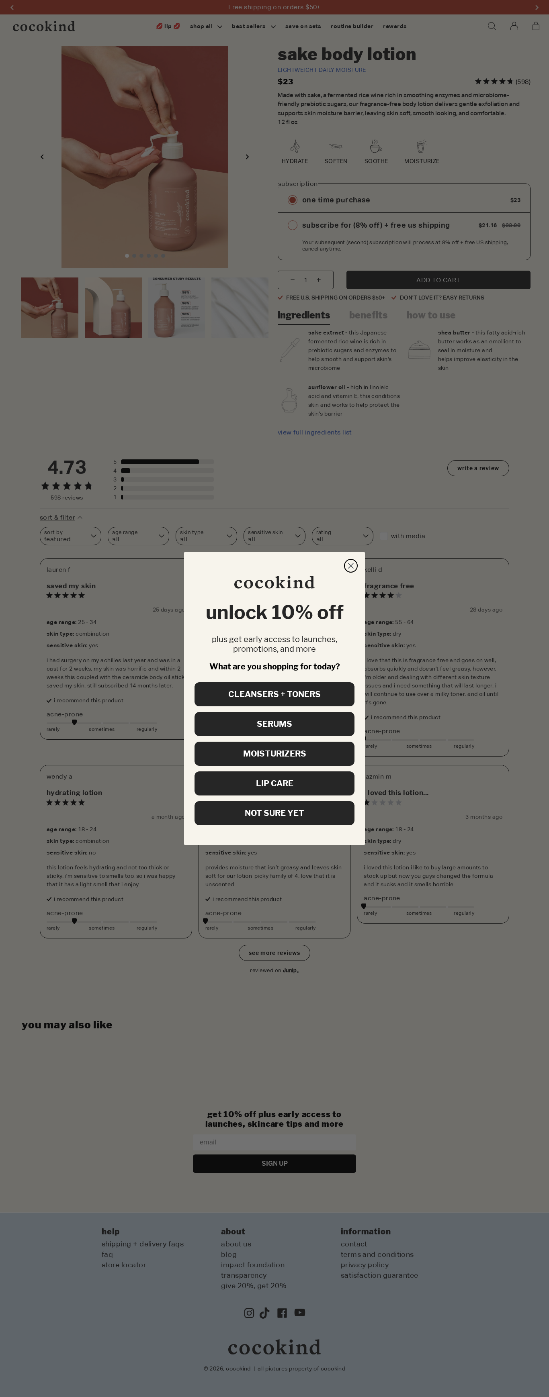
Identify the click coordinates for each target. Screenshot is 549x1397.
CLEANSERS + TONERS (274, 694)
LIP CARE (274, 783)
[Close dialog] (351, 566)
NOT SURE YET (274, 813)
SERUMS (274, 724)
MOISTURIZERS (274, 754)
